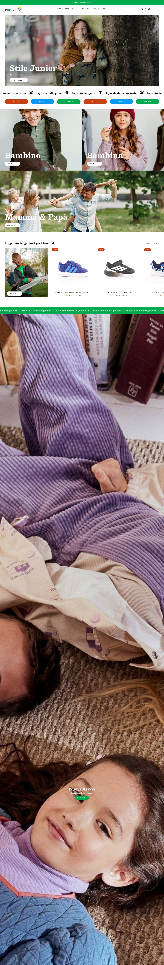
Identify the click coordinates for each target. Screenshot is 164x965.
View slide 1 (81, 83)
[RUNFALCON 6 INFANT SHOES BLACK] (119, 269)
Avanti (161, 269)
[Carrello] (158, 9)
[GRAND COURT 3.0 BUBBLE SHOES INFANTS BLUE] (72, 269)
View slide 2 (82, 83)
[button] (66, 9)
